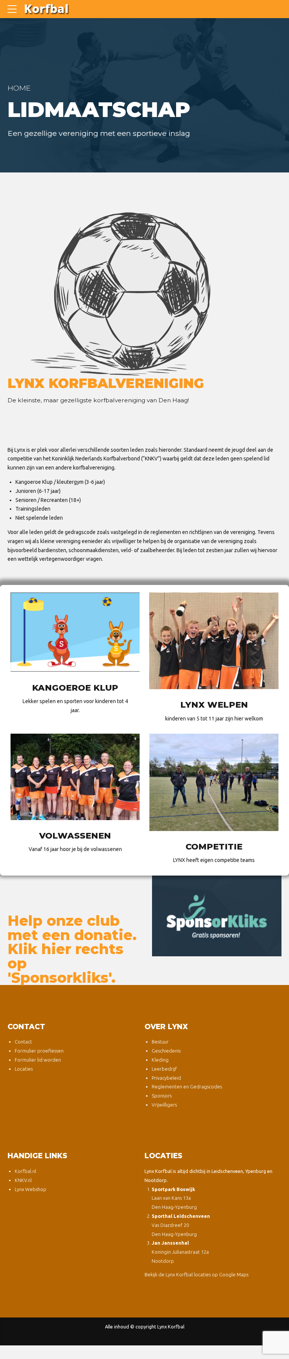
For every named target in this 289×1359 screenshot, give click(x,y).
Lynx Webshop (30, 1189)
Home (19, 87)
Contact (23, 1041)
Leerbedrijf (164, 1068)
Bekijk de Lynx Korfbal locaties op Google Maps (196, 1274)
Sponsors (162, 1095)
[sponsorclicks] (216, 916)
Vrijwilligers (164, 1104)
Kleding (160, 1059)
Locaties (24, 1068)
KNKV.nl (23, 1180)
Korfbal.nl (25, 1171)
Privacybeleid (166, 1077)
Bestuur (160, 1041)
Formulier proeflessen (39, 1050)
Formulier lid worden (38, 1059)
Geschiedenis (166, 1050)
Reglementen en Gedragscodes (187, 1086)
